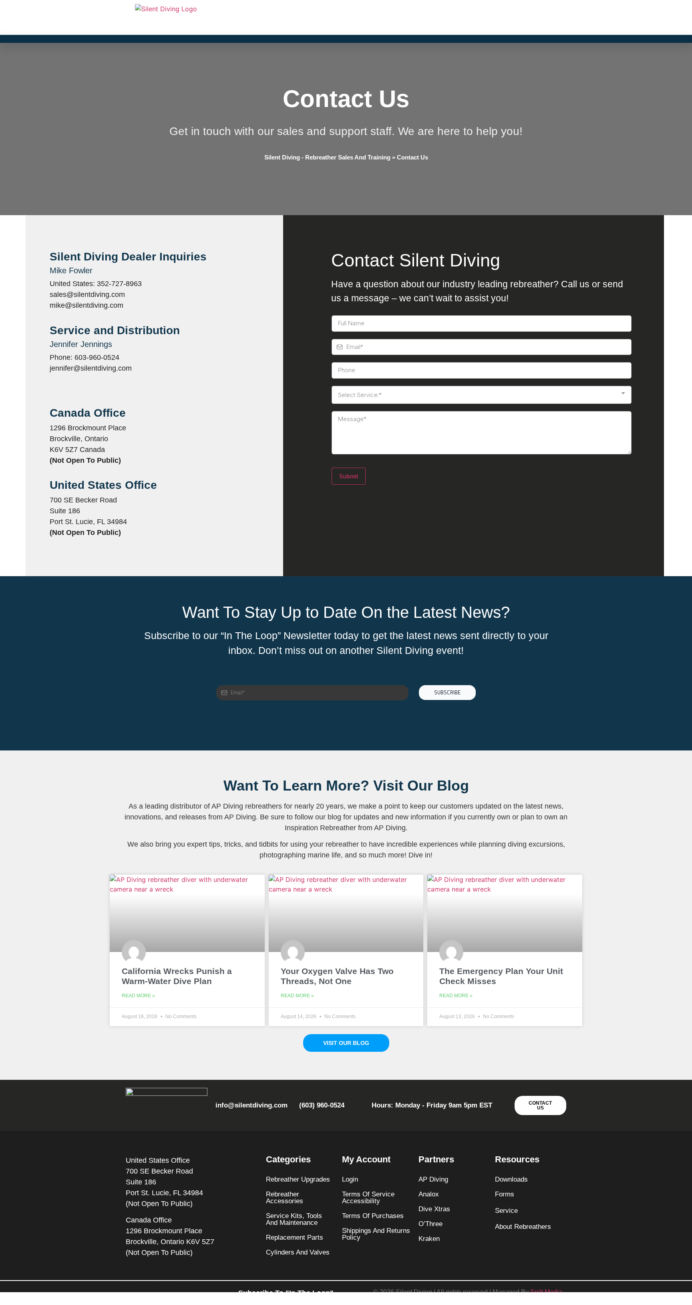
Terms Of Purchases (373, 1216)
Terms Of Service (368, 1194)
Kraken (429, 1238)
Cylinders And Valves (298, 1252)
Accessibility (361, 1201)
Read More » (138, 995)
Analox (428, 1194)
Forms (504, 1194)
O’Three (430, 1224)
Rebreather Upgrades (298, 1179)
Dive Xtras (434, 1209)
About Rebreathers (523, 1226)
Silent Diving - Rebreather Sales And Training (327, 157)
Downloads (511, 1179)
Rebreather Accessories (284, 1197)
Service (506, 1210)
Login (350, 1179)
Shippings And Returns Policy (376, 1234)
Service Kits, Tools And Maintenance (294, 1219)
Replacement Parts (294, 1237)
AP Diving (433, 1179)
